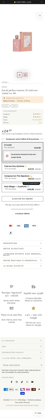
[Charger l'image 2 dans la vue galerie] (25, 74)
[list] (22, 305)
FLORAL (5, 106)
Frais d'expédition (17, 133)
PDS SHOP (14, 400)
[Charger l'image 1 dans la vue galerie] (19, 74)
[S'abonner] (42, 365)
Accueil (5, 82)
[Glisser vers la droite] (41, 2)
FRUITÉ (14, 106)
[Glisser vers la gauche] (4, 2)
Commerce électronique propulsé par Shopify (22, 405)
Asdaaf (4, 87)
